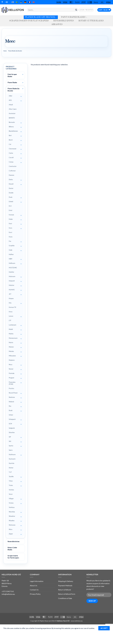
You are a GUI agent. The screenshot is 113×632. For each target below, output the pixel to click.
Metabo (11, 351)
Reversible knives (63, 21)
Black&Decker (13, 131)
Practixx (11, 388)
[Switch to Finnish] (13, 2)
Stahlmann (12, 454)
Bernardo (12, 122)
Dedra (11, 179)
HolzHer (11, 272)
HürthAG (12, 290)
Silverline (12, 432)
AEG (10, 100)
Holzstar (11, 285)
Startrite (11, 463)
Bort (10, 135)
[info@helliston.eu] (7, 2)
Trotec (11, 485)
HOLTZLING (13, 267)
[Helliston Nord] (13, 10)
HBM (10, 259)
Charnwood (12, 149)
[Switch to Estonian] (21, 2)
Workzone (12, 525)
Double (11, 193)
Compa (11, 162)
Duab (10, 197)
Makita (11, 334)
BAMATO (12, 118)
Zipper (11, 534)
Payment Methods (65, 585)
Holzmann (12, 276)
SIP (10, 437)
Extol (10, 210)
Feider (11, 219)
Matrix (11, 342)
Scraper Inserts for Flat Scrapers (29, 21)
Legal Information (36, 581)
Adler (10, 96)
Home (5, 51)
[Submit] (76, 10)
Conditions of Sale (65, 598)
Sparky (11, 446)
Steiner (11, 468)
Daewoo (11, 175)
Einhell (11, 201)
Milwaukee (12, 356)
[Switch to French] (29, 2)
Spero (10, 450)
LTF (10, 320)
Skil (10, 441)
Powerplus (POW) (12, 383)
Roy (10, 406)
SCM (10, 424)
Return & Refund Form (66, 594)
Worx (10, 529)
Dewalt (11, 184)
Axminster (12, 113)
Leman (11, 316)
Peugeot (11, 378)
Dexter (11, 188)
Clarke (11, 153)
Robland (11, 402)
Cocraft (11, 157)
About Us (33, 585)
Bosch (11, 140)
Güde (10, 250)
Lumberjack (12, 325)
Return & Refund (64, 590)
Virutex (11, 503)
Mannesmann (13, 338)
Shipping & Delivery (65, 581)
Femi (10, 223)
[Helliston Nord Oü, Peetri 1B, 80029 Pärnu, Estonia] (2, 2)
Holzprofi (12, 281)
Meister (11, 347)
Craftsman (12, 171)
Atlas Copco (12, 109)
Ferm (10, 228)
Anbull (11, 104)
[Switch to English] (34, 2)
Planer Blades (12, 82)
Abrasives (57, 24)
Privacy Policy (35, 594)
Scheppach (12, 419)
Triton (11, 481)
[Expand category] (22, 74)
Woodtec (12, 520)
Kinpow (11, 298)
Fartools (11, 215)
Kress (10, 312)
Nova (10, 364)
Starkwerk (12, 459)
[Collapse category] (22, 89)
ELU (10, 206)
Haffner (11, 254)
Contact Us (34, 590)
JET (10, 294)
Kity (10, 303)
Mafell (11, 329)
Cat (10, 144)
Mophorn (12, 360)
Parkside (11, 373)
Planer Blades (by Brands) (40, 17)
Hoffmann (12, 263)
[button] (86, 10)
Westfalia (12, 512)
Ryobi (10, 410)
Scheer (11, 415)
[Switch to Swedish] (17, 2)
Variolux (11, 490)
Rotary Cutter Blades (91, 21)
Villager (11, 498)
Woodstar (12, 516)
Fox (10, 241)
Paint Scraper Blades (73, 17)
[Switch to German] (25, 2)
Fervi (10, 232)
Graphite (11, 245)
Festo (10, 237)
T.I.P (10, 472)
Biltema (11, 127)
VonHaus (12, 507)
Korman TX (12, 307)
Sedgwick (12, 428)
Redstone (12, 397)
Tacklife (11, 476)
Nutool (11, 369)
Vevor (11, 494)
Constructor (12, 166)
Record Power (13, 393)
